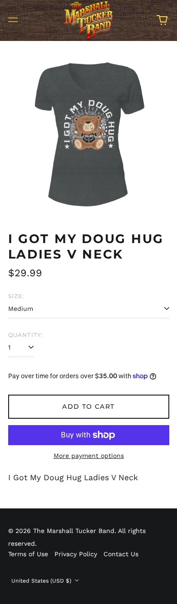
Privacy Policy (75, 554)
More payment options (89, 455)
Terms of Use (28, 554)
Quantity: (26, 334)
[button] (162, 20)
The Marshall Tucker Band (73, 530)
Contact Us (120, 554)
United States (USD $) (42, 581)
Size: (16, 296)
